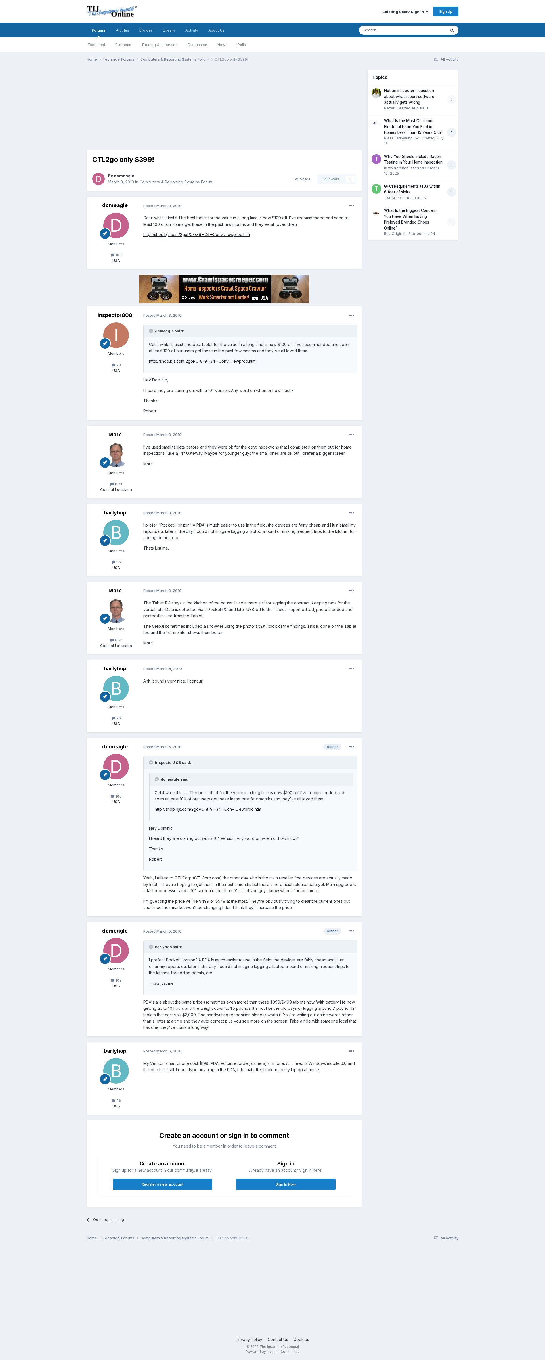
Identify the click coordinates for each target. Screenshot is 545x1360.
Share (304, 179)
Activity (191, 30)
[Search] (452, 30)
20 (118, 364)
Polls (242, 44)
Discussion (197, 44)
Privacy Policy (249, 1339)
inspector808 (115, 315)
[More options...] (351, 205)
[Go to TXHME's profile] (376, 189)
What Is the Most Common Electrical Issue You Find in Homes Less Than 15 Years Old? (413, 126)
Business (123, 44)
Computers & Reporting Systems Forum (175, 182)
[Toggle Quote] (151, 331)
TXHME (390, 197)
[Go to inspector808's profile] (116, 335)
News (222, 44)
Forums (99, 30)
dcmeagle (124, 175)
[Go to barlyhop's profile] (116, 532)
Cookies (301, 1339)
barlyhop (115, 513)
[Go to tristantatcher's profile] (376, 159)
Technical (96, 44)
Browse (146, 30)
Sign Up (445, 11)
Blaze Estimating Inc (401, 138)
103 (117, 255)
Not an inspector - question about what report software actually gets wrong (409, 96)
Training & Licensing (159, 44)
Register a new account (162, 1184)
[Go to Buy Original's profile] (376, 213)
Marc (115, 434)
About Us (216, 30)
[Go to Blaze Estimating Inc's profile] (376, 123)
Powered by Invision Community (272, 1351)
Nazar (389, 108)
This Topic (429, 30)
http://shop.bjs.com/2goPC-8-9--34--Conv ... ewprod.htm (196, 234)
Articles (122, 30)
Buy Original (394, 233)
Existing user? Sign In (404, 11)
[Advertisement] (190, 110)
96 (118, 562)
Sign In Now (286, 1184)
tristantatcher (396, 168)
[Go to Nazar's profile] (376, 93)
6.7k (118, 483)
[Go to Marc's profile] (116, 454)
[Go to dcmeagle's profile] (98, 179)
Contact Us (278, 1339)
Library (169, 30)
